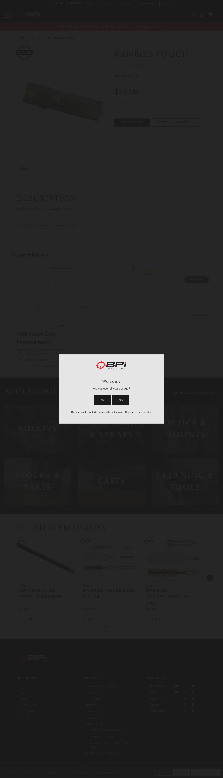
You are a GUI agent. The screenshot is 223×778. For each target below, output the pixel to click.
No (102, 399)
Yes (120, 399)
